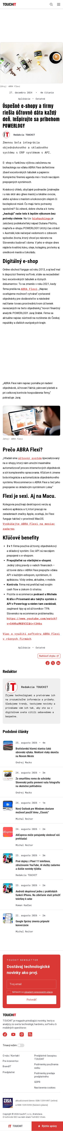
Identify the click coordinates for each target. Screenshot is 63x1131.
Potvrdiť (31, 999)
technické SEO (11, 1117)
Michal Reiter (24, 819)
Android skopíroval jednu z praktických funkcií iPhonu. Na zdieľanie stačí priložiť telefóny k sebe (38, 895)
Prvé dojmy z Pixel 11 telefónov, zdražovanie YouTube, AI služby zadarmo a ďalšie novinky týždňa (38, 865)
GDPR (37, 1082)
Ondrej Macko (24, 762)
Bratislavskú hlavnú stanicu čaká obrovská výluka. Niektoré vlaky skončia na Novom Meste (37, 752)
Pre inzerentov (10, 1061)
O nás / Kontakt (11, 1055)
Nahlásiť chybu (47, 656)
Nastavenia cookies (44, 1087)
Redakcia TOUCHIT (24, 134)
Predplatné (9, 1072)
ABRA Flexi (29, 289)
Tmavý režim (10, 1045)
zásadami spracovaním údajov (38, 992)
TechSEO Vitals (38, 1117)
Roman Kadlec (24, 905)
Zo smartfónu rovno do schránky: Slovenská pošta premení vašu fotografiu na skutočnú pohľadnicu (38, 782)
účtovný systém (30, 458)
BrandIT (7, 1066)
